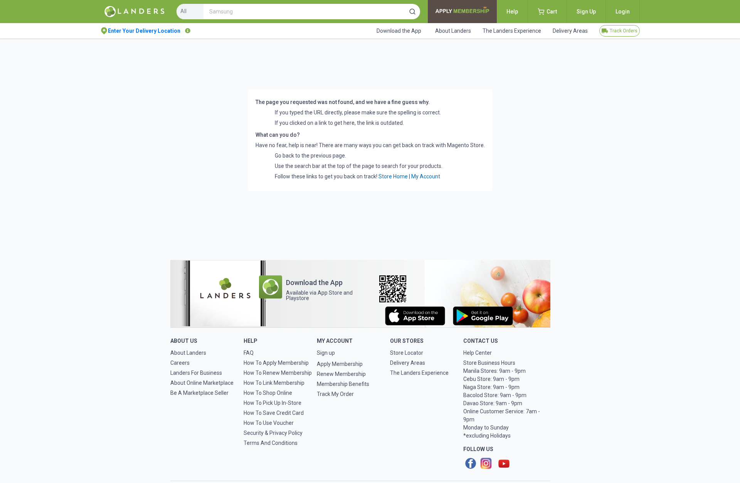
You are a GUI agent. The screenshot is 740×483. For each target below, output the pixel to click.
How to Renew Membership (278, 373)
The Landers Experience (419, 373)
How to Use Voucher (269, 423)
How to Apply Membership (276, 363)
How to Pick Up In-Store (272, 403)
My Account (425, 176)
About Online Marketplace (202, 383)
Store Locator (406, 353)
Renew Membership (341, 374)
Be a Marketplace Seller (199, 393)
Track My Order (335, 394)
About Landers (188, 353)
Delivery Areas (407, 363)
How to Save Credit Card (274, 413)
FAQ (249, 353)
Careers (180, 363)
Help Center (477, 353)
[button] (412, 11)
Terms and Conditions (271, 443)
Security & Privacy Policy (273, 433)
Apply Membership (340, 364)
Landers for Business (196, 373)
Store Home (393, 176)
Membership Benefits (343, 384)
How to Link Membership (274, 383)
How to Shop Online (268, 393)
